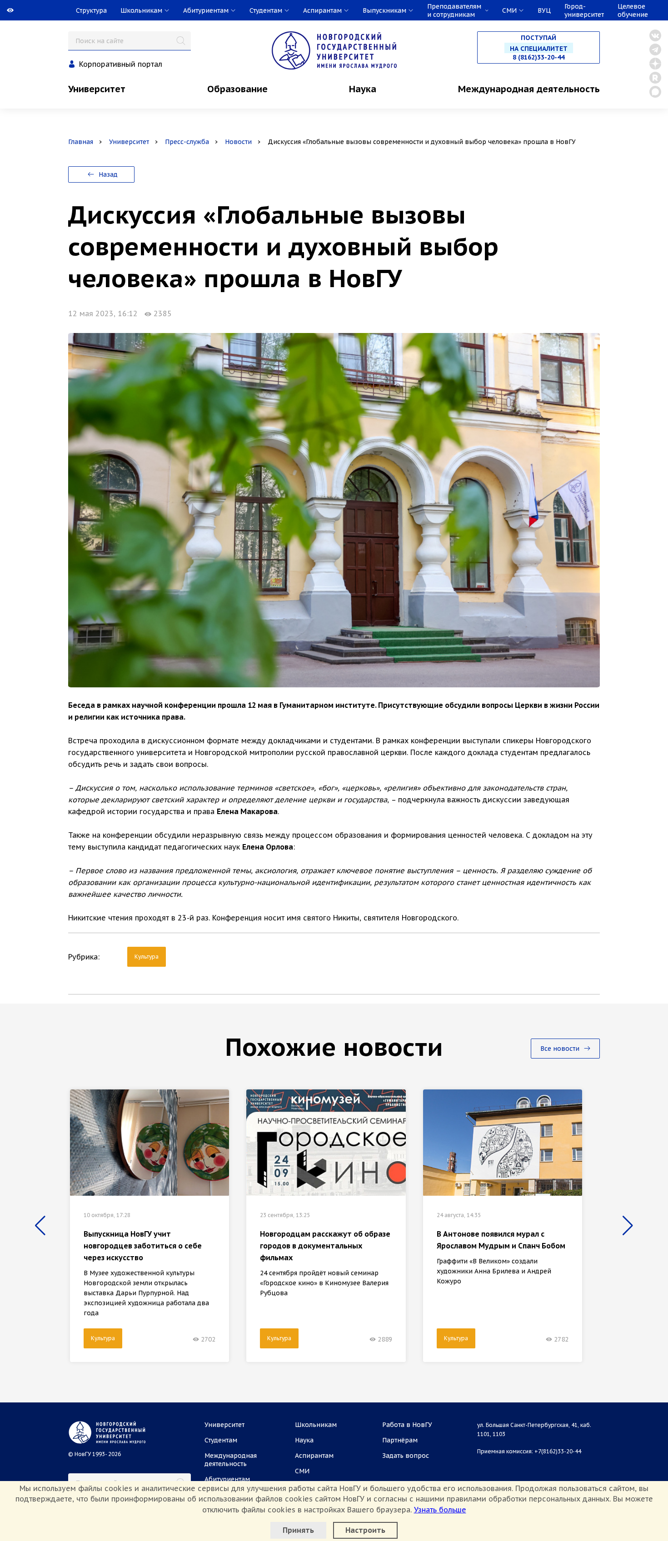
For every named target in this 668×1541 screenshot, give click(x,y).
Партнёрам (400, 1440)
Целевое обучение (633, 10)
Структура (91, 10)
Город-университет (584, 10)
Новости (238, 142)
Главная (80, 142)
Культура (147, 956)
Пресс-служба (187, 142)
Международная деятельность (529, 89)
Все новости (560, 1048)
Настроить (365, 1530)
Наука (362, 89)
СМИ (302, 1471)
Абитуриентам (227, 1479)
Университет (96, 89)
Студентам (220, 1440)
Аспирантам (314, 1456)
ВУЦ (544, 10)
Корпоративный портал (120, 64)
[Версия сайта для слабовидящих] (1, 10)
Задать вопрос (405, 1456)
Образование (237, 89)
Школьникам (316, 1425)
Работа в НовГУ (407, 1425)
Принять (298, 1530)
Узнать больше (440, 1509)
